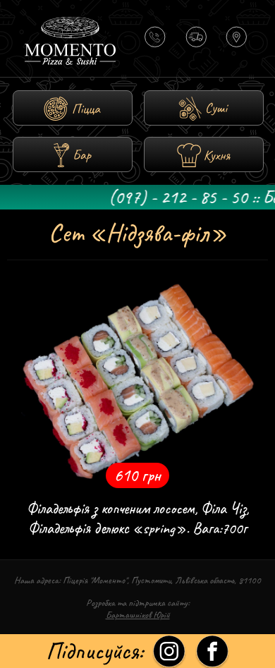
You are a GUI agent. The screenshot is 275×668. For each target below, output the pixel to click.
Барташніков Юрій (138, 615)
